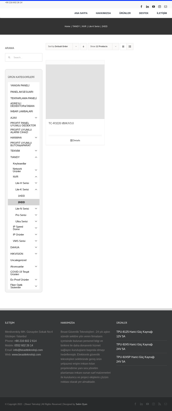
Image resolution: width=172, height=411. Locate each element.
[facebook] (141, 6)
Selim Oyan (81, 404)
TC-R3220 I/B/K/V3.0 (61, 123)
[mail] (165, 6)
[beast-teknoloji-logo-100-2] (23, 10)
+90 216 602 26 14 (13, 2)
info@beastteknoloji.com (28, 350)
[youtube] (153, 6)
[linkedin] (147, 6)
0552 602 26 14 (23, 345)
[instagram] (159, 6)
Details (76, 140)
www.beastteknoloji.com (26, 354)
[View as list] (130, 46)
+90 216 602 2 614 (25, 340)
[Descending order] (83, 46)
